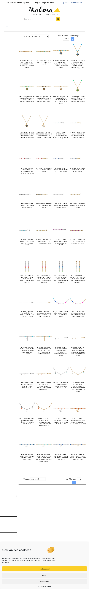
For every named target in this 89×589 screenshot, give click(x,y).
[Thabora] (44, 9)
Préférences (44, 581)
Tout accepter (44, 569)
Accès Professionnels (73, 3)
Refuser (44, 575)
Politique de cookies (44, 586)
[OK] (58, 19)
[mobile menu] (7, 27)
